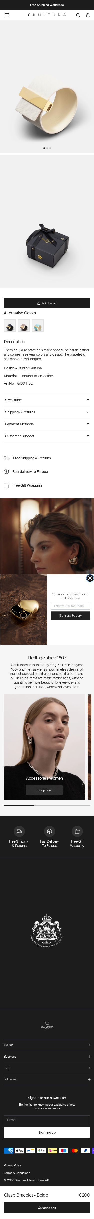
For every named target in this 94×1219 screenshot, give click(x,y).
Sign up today (70, 616)
